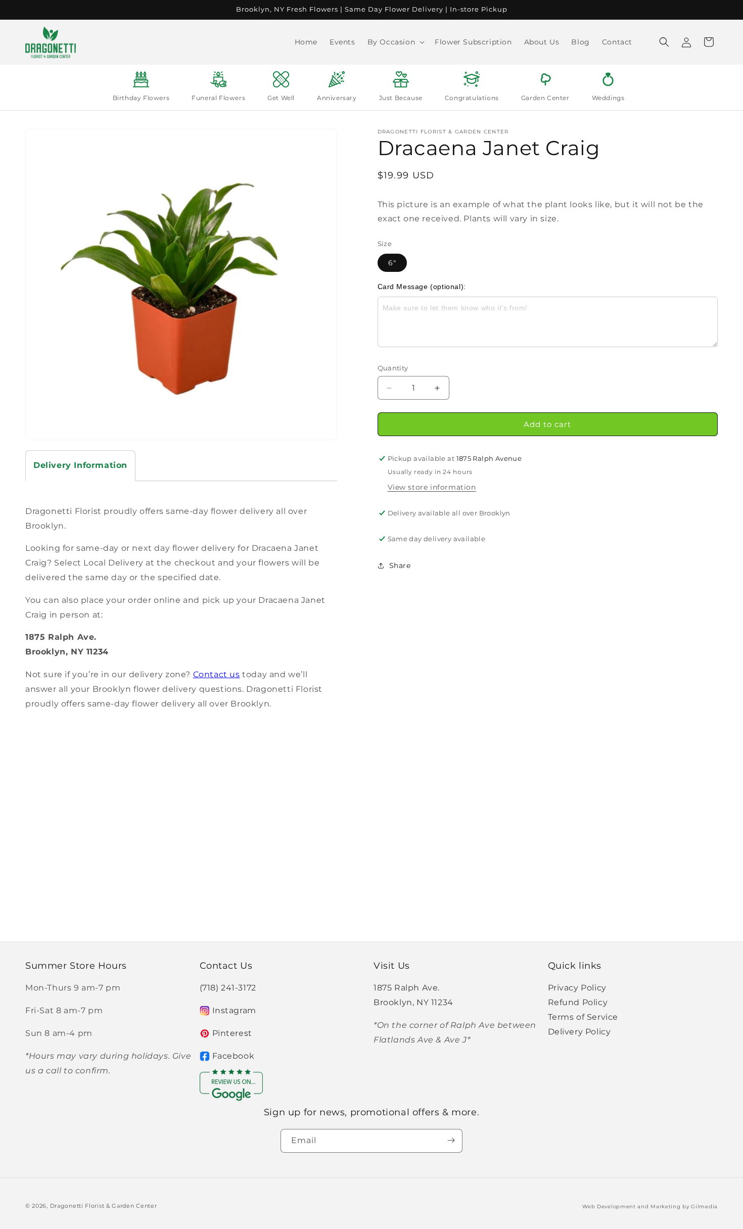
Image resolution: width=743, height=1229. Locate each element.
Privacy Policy (577, 988)
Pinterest (232, 1033)
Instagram (234, 1010)
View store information (432, 487)
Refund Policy (578, 1002)
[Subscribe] (451, 1140)
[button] (395, 42)
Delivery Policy (579, 1031)
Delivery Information (80, 465)
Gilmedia (704, 1206)
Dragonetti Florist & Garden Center (103, 1205)
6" (392, 262)
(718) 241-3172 (228, 988)
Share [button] (400, 565)
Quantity (393, 368)
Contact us (216, 674)
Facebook (233, 1056)
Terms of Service (583, 1017)
